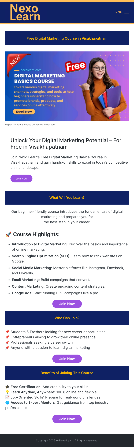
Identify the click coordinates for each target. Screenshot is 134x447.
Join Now (21, 178)
